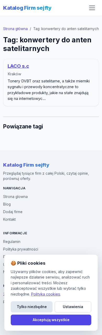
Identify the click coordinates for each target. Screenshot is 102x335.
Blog (7, 204)
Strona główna (15, 29)
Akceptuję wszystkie (51, 320)
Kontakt (9, 219)
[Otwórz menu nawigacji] (92, 8)
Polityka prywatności (20, 249)
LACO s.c (18, 66)
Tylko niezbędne (32, 307)
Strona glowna (15, 197)
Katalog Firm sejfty (27, 8)
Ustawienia (73, 307)
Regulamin (11, 242)
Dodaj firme (12, 212)
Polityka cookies (45, 294)
